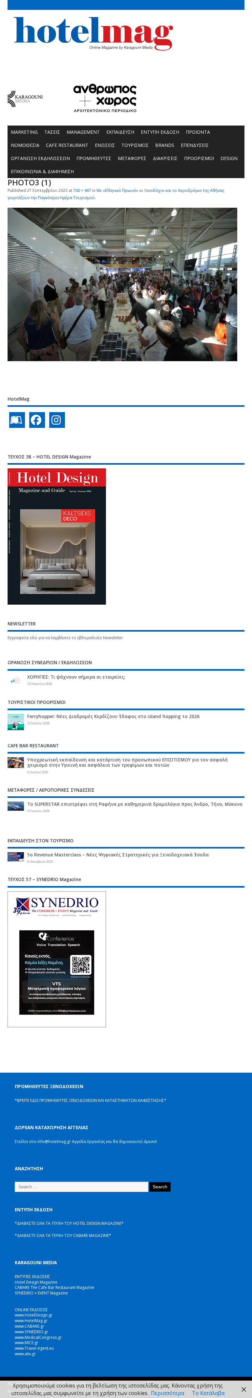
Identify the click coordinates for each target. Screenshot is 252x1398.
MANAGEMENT (83, 132)
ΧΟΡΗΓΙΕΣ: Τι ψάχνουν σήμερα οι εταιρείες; (76, 677)
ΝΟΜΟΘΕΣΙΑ (25, 145)
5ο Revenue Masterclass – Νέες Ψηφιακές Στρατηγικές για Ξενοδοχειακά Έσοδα (118, 855)
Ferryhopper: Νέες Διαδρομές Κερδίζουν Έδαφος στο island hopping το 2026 (113, 716)
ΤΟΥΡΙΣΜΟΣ (135, 145)
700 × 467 (82, 190)
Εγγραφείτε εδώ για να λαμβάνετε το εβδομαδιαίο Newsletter (65, 638)
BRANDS (164, 145)
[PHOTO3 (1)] (122, 359)
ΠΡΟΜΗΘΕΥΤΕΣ (93, 158)
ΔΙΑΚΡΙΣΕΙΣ (165, 158)
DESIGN (229, 158)
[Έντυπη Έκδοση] (17, 420)
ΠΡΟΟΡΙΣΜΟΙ (199, 158)
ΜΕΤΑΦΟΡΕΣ (132, 158)
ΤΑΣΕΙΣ (52, 132)
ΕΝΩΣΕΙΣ (105, 145)
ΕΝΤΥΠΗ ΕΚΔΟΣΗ (160, 132)
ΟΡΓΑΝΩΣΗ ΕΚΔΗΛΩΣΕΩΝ (40, 158)
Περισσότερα (167, 1393)
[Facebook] (37, 420)
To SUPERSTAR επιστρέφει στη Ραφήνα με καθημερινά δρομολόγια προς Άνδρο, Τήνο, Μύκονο (134, 804)
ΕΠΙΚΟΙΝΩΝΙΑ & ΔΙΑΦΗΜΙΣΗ (42, 171)
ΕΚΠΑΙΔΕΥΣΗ (120, 132)
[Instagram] (57, 420)
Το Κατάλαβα (208, 1393)
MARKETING (24, 132)
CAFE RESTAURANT (67, 145)
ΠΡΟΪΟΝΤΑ (198, 132)
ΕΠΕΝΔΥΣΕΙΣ (195, 145)
